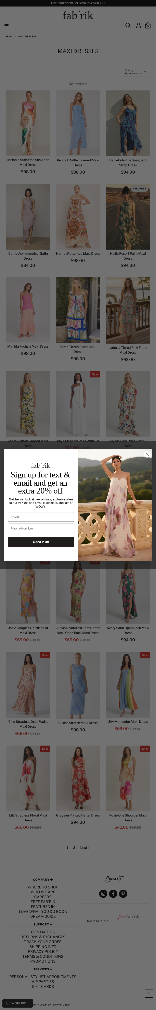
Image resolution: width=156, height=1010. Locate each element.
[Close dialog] (147, 454)
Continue (41, 542)
